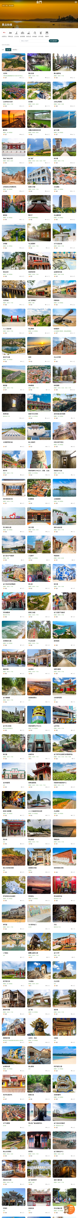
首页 (3, 5)
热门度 (8, 49)
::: (0, 1)
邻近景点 (15, 49)
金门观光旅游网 (39, 2)
